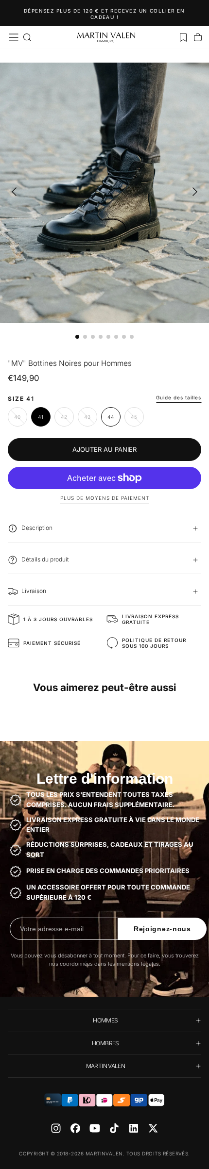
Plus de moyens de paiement (104, 498)
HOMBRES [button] (105, 1043)
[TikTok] (114, 1128)
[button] (13, 37)
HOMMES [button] (105, 1020)
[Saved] (183, 37)
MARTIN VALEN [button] (105, 1066)
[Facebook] (75, 1128)
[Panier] (197, 37)
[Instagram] (56, 1128)
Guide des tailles (178, 397)
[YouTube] (95, 1128)
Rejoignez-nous (162, 929)
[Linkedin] (133, 1128)
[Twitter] (153, 1128)
